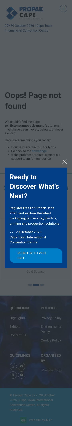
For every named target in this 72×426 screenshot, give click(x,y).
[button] (64, 161)
